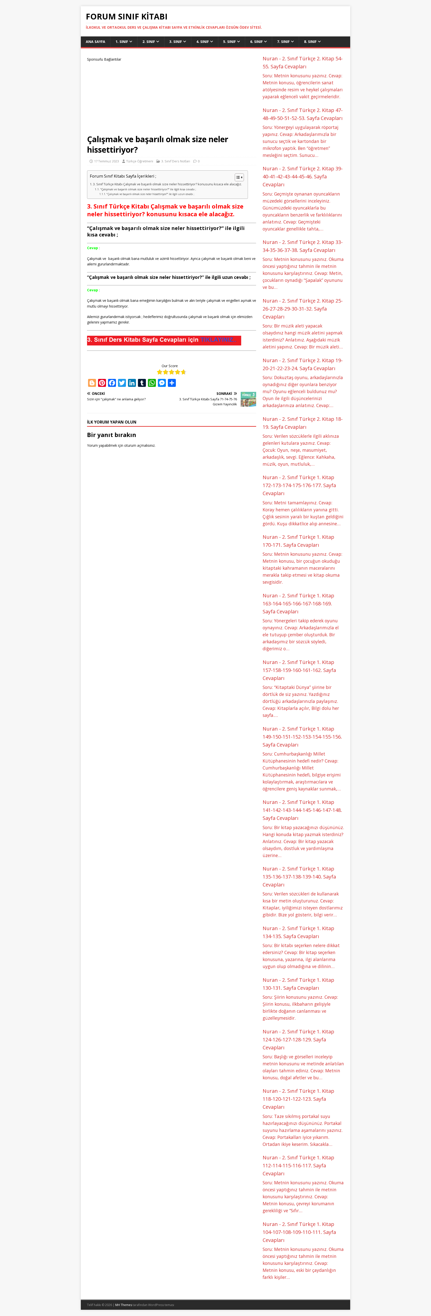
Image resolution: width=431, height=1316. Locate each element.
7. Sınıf (283, 41)
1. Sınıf (121, 41)
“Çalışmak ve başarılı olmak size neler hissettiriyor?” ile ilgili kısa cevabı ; (148, 189)
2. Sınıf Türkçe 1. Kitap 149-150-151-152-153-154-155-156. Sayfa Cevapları (302, 736)
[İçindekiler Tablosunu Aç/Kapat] (237, 177)
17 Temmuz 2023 (106, 161)
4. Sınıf (202, 41)
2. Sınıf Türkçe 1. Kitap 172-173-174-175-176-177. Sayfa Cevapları (299, 485)
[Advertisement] (171, 97)
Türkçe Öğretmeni (139, 161)
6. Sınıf (256, 41)
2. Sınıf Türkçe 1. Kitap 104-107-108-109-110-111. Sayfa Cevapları (299, 1232)
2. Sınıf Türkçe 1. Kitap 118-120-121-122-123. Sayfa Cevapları (298, 1099)
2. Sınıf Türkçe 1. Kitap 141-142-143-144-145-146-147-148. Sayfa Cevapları (302, 810)
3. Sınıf (175, 41)
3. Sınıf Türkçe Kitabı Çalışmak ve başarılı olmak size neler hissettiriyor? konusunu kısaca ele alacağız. (168, 184)
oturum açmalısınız (139, 445)
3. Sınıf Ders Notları (175, 161)
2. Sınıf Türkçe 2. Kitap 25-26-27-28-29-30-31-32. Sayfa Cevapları (303, 308)
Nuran (270, 58)
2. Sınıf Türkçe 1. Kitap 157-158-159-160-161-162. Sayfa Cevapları (299, 670)
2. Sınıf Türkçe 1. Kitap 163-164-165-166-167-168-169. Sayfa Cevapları (298, 603)
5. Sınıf (229, 41)
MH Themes (123, 1305)
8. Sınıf (310, 41)
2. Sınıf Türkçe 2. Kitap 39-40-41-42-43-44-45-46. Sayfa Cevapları (303, 176)
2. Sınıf (148, 41)
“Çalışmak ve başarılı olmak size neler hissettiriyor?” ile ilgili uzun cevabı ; (150, 194)
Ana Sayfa (95, 41)
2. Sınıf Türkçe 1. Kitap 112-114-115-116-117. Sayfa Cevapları (298, 1165)
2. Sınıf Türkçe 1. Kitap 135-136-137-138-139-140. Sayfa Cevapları (299, 876)
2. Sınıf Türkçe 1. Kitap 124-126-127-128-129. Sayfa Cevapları (298, 1039)
